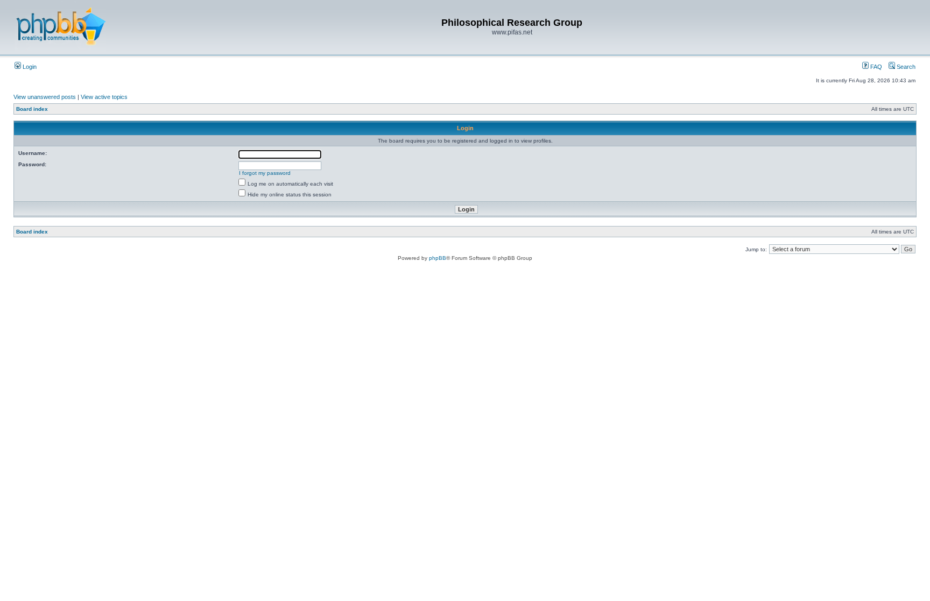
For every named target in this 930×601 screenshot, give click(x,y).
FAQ (875, 66)
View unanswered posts (44, 97)
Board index (32, 109)
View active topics (104, 97)
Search (905, 66)
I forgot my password (265, 173)
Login (29, 66)
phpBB (437, 258)
